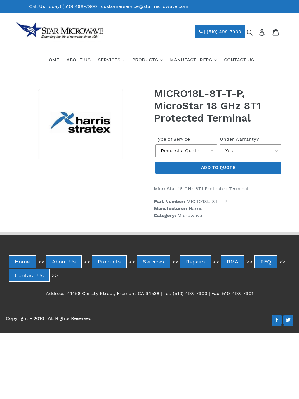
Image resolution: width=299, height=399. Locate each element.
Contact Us (29, 275)
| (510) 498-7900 (222, 31)
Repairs (195, 262)
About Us (64, 262)
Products (109, 262)
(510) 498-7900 (79, 6)
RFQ (265, 262)
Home (22, 262)
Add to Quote (218, 167)
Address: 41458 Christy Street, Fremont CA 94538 (102, 293)
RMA (232, 262)
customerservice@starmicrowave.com (144, 6)
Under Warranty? (239, 139)
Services (153, 262)
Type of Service (172, 139)
